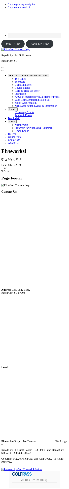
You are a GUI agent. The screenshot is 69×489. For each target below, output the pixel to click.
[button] (28, 75)
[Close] (2, 70)
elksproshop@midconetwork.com (27, 367)
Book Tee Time (39, 43)
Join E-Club (13, 43)
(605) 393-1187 (11, 444)
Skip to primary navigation (22, 4)
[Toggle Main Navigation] (2, 67)
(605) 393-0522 (44, 441)
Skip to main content (19, 7)
